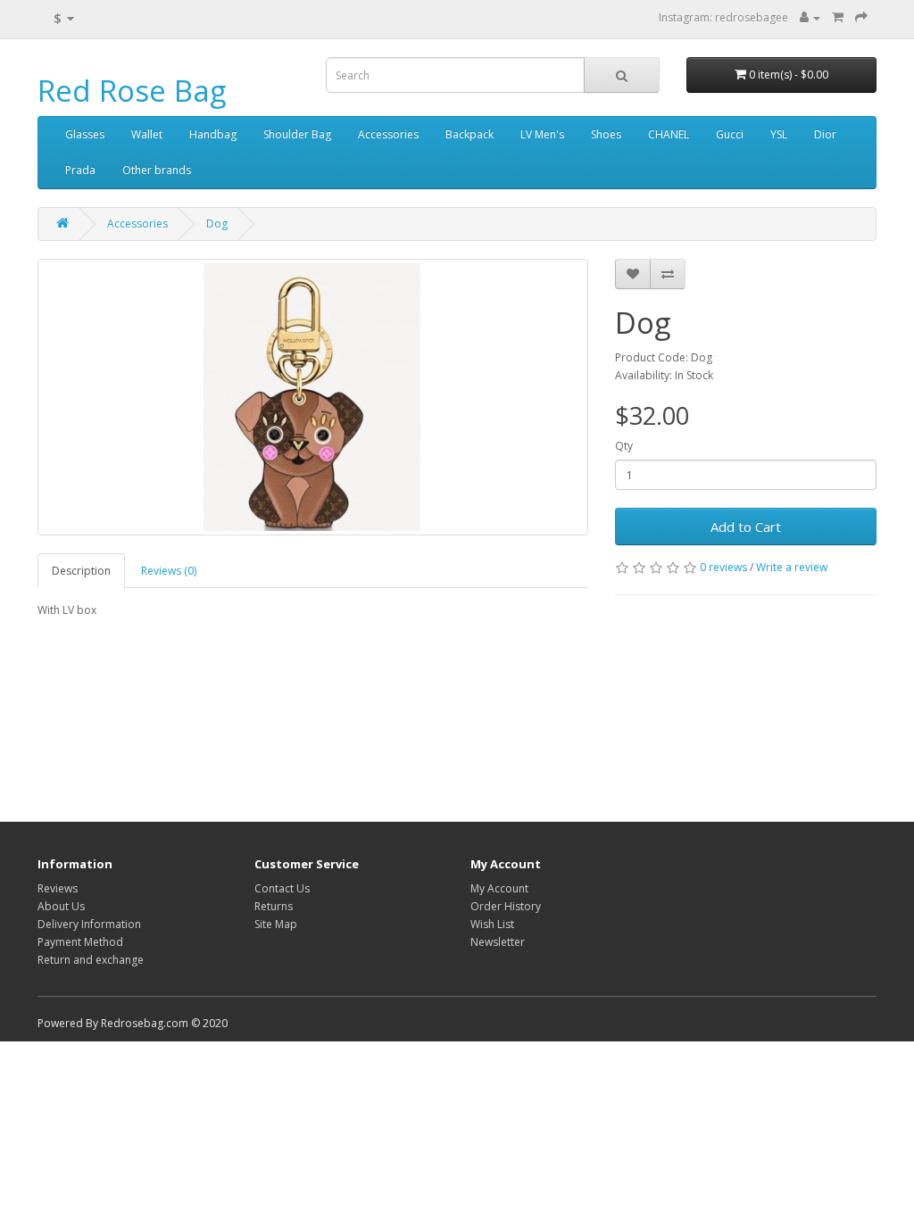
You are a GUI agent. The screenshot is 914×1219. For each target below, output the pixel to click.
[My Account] (810, 17)
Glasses (84, 134)
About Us (61, 906)
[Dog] (312, 397)
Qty (624, 445)
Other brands (156, 170)
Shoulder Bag (297, 134)
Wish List (492, 924)
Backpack (469, 134)
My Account (499, 888)
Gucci (730, 134)
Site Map (275, 924)
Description (81, 570)
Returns (273, 906)
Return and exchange (90, 959)
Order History (505, 906)
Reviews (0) (168, 570)
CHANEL (668, 134)
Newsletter (497, 941)
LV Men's (542, 134)
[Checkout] (861, 17)
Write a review (791, 567)
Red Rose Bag (131, 90)
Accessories (388, 134)
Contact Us (282, 888)
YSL (778, 134)
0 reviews (723, 567)
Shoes (606, 134)
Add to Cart (745, 526)
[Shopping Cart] (837, 17)
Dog (217, 223)
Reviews (57, 888)
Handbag (213, 134)
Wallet (146, 134)
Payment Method (80, 941)
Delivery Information (89, 924)
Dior (825, 134)
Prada (80, 170)
